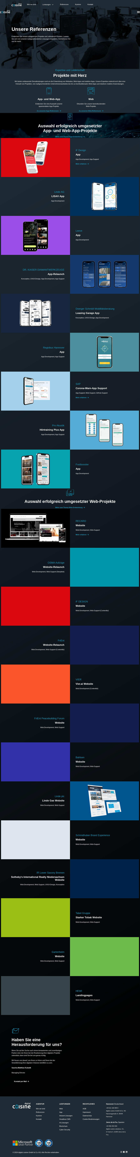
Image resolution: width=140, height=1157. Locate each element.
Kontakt (90, 4)
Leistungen (47, 4)
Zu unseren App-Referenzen (48, 111)
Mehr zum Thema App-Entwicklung (68, 137)
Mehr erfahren (81, 164)
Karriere (78, 4)
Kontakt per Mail (20, 1081)
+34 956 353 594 (111, 1126)
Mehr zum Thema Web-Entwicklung (69, 507)
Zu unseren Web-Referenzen (90, 111)
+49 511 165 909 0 (112, 1108)
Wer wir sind (31, 4)
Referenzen (64, 4)
